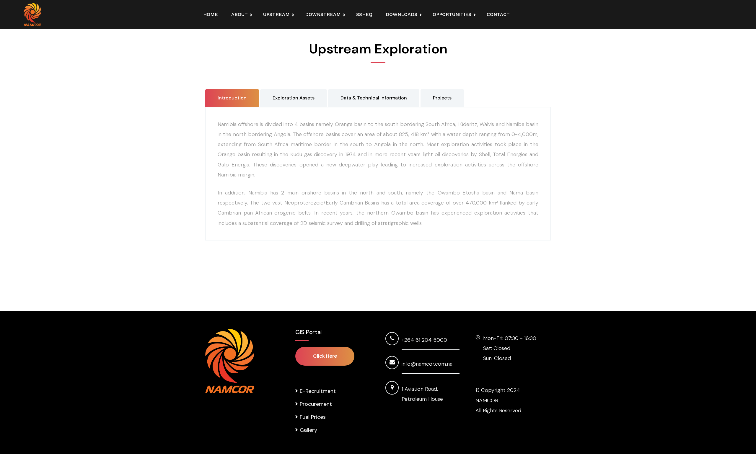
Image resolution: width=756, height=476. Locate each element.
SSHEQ (364, 14)
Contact (498, 14)
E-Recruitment (318, 391)
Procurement (316, 404)
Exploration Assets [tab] (294, 98)
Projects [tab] (442, 98)
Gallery (308, 430)
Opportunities (452, 14)
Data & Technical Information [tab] (373, 98)
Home (210, 14)
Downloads (401, 14)
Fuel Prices (313, 417)
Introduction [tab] (232, 98)
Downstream (323, 14)
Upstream (276, 14)
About (239, 14)
